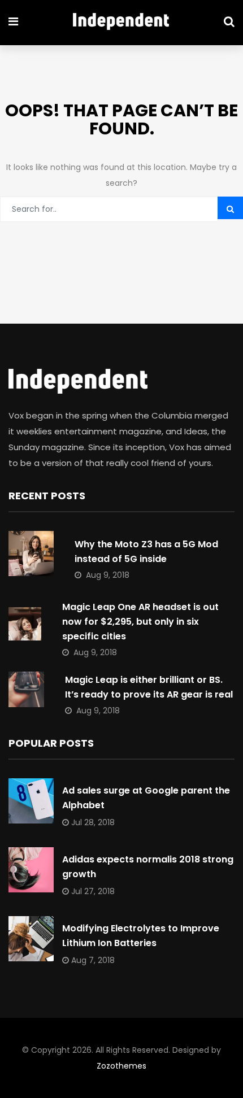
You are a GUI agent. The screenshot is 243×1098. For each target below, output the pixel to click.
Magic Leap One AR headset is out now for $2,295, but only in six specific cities (140, 621)
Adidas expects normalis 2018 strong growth (147, 867)
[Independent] (121, 22)
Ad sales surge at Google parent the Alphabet (146, 798)
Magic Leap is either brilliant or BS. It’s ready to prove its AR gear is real (149, 687)
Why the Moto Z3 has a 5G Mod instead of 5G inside (146, 551)
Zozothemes (121, 1065)
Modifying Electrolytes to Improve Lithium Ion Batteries (140, 935)
